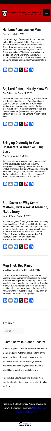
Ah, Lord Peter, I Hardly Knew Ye (25, 89)
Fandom (6, 34)
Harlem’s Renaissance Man (22, 30)
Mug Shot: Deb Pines (17, 266)
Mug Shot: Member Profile (15, 270)
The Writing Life (10, 93)
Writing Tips (8, 156)
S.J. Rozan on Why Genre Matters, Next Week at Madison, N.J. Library (25, 207)
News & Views (9, 216)
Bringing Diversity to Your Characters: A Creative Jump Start (23, 147)
